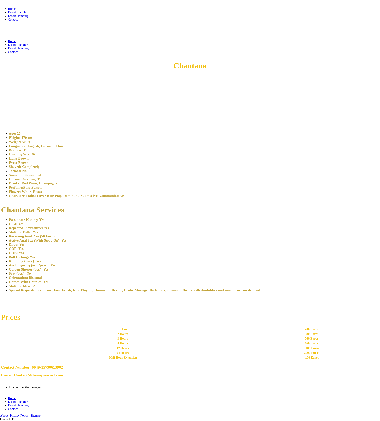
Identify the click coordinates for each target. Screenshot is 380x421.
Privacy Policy (19, 415)
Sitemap (35, 415)
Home (12, 8)
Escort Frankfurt (18, 12)
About (4, 415)
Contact (13, 19)
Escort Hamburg (18, 16)
